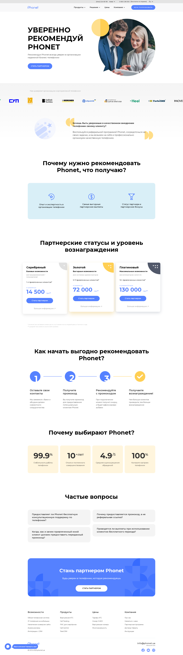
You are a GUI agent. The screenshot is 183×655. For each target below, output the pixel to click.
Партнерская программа (134, 625)
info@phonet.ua (146, 643)
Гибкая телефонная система (38, 618)
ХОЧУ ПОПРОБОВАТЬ (143, 7)
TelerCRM (63, 631)
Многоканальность (99, 628)
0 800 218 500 (133, 1)
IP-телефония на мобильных (38, 621)
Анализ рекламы (34, 628)
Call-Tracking (64, 621)
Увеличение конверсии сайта (39, 625)
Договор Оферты (131, 628)
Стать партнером (40, 66)
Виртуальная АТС (66, 618)
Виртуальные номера (100, 625)
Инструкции (129, 631)
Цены (107, 7)
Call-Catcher (64, 628)
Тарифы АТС (97, 618)
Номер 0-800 (97, 621)
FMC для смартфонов (68, 625)
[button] (105, 2)
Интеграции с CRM (35, 631)
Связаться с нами (131, 621)
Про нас (128, 618)
